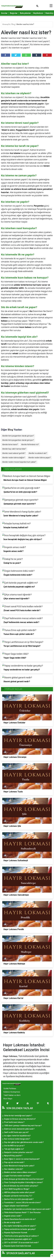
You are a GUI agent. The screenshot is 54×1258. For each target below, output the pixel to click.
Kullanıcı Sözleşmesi (12, 1092)
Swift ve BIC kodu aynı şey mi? (16, 1132)
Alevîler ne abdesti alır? (38, 453)
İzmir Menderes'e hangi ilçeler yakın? (19, 1166)
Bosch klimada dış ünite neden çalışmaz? (21, 1186)
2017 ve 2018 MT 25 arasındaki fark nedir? (21, 1243)
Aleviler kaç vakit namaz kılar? (14, 449)
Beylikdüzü (38, 13)
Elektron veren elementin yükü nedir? (19, 1129)
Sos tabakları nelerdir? (13, 1169)
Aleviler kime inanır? (10, 444)
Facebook (5, 55)
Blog (13, 24)
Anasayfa (6, 24)
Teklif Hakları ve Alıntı (12, 1095)
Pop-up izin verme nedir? (14, 1162)
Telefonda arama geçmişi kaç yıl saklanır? (21, 1236)
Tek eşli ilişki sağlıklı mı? (14, 1149)
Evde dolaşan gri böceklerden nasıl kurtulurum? (24, 1179)
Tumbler (36, 55)
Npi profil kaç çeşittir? (13, 1156)
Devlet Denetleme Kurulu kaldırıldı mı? (20, 1219)
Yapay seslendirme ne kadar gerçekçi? (20, 1229)
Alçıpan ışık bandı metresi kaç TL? (18, 1196)
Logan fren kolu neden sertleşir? (17, 1176)
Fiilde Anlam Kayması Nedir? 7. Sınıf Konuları (22, 1212)
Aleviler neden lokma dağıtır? (13, 458)
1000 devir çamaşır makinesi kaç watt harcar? (23, 1126)
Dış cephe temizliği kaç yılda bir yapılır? (20, 1226)
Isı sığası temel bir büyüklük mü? (17, 1136)
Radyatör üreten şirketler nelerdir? (18, 1152)
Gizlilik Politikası (10, 1089)
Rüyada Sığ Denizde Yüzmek (15, 1233)
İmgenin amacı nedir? (13, 1216)
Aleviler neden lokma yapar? (39, 458)
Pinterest (47, 55)
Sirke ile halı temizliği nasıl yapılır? (18, 1116)
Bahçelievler (25, 13)
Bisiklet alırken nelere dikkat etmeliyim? (20, 1172)
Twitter (16, 55)
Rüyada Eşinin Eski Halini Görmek (17, 1246)
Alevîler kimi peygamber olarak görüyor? (18, 436)
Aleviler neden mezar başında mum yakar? (19, 462)
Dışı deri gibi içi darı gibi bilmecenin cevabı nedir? (24, 1142)
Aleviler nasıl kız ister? (25, 24)
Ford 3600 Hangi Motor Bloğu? (16, 1189)
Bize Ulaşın (8, 1099)
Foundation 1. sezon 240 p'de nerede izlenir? (22, 1202)
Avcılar (4, 13)
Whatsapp (26, 55)
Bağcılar (14, 13)
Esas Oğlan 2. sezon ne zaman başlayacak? (22, 1159)
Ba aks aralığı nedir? (12, 1222)
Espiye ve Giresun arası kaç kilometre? (20, 1119)
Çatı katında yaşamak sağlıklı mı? (18, 1239)
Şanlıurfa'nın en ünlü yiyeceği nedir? (19, 1199)
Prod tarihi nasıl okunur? (14, 1122)
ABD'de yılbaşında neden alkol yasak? (19, 1192)
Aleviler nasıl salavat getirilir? (13, 453)
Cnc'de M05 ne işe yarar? (14, 1146)
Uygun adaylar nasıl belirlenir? (16, 1206)
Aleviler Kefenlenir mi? (30, 444)
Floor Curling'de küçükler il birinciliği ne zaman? (23, 1182)
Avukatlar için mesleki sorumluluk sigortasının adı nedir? (27, 1209)
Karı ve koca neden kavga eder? (17, 1139)
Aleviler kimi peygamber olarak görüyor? (18, 440)
